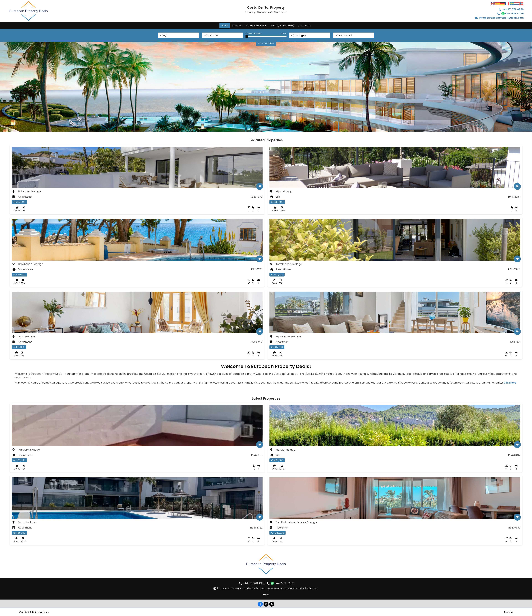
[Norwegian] (521, 3)
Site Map (508, 612)
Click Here (510, 382)
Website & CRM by (34, 612)
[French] (507, 3)
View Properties (266, 43)
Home (266, 594)
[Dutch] (516, 3)
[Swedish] (512, 3)
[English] (493, 3)
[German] (502, 3)
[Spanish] (497, 3)
